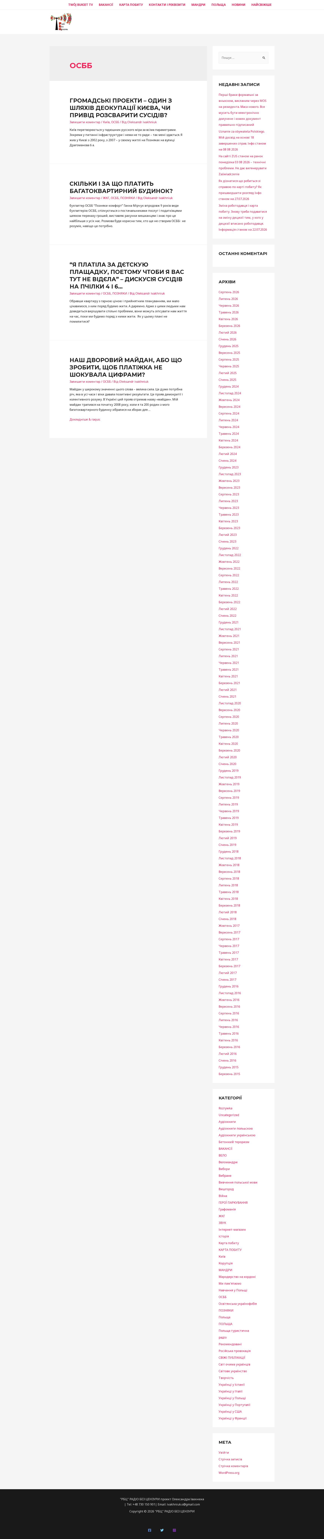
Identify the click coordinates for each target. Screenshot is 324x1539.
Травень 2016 (229, 1033)
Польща (224, 1317)
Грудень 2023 (228, 467)
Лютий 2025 (228, 373)
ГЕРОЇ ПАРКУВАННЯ (233, 1202)
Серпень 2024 (229, 413)
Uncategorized (229, 1115)
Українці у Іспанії (232, 1384)
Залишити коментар (85, 122)
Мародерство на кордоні (237, 1277)
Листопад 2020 (230, 703)
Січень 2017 (227, 980)
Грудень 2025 (228, 346)
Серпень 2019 (229, 798)
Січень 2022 (227, 616)
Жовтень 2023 (229, 481)
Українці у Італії (230, 1391)
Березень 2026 (229, 326)
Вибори (224, 1169)
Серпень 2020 (229, 717)
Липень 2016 (228, 1020)
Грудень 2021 (228, 622)
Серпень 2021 (229, 649)
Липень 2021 (228, 656)
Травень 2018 (229, 892)
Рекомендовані (230, 1344)
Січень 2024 (227, 461)
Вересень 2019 (229, 791)
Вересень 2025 (229, 353)
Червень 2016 (229, 1027)
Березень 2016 (229, 1047)
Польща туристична (234, 1331)
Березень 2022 (229, 602)
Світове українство (233, 1371)
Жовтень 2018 (229, 865)
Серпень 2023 (229, 494)
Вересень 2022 (229, 568)
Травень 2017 (229, 953)
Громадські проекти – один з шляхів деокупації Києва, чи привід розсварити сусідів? (121, 108)
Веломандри (228, 1162)
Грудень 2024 (228, 386)
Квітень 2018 (228, 899)
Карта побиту (229, 1243)
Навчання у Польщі (233, 1290)
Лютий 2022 (228, 609)
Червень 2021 (229, 663)
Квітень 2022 (228, 595)
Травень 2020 (229, 737)
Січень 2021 (227, 696)
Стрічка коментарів (233, 1466)
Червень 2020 (229, 730)
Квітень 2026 (228, 319)
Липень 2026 (228, 299)
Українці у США (230, 1411)
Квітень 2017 (228, 959)
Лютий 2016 (228, 1054)
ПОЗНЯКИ (127, 198)
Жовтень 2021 (229, 636)
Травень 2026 (229, 312)
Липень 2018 (228, 885)
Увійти (224, 1452)
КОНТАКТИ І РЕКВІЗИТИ (167, 5)
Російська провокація (234, 1351)
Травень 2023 (229, 514)
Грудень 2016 (228, 986)
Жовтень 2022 (229, 562)
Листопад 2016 (230, 993)
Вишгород (226, 1189)
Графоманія (227, 1209)
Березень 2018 (229, 905)
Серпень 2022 (229, 575)
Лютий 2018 (228, 912)
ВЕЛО (223, 1155)
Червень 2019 (229, 811)
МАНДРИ (198, 5)
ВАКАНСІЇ (106, 5)
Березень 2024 (229, 447)
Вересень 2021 (229, 643)
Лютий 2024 (228, 454)
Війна (223, 1196)
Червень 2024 (229, 427)
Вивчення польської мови (238, 1182)
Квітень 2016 (228, 1040)
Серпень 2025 (229, 359)
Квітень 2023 (228, 521)
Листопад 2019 (230, 777)
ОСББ (115, 122)
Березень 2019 (229, 831)
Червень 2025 (229, 366)
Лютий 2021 (228, 690)
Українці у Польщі (232, 1398)
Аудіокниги (227, 1122)
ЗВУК (222, 1223)
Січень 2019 (227, 845)
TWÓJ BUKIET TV (80, 5)
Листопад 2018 (230, 858)
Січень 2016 (227, 1060)
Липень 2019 (228, 804)
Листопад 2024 (230, 393)
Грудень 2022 (228, 548)
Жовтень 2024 (229, 400)
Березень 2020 (229, 750)
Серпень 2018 (229, 878)
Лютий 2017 (228, 973)
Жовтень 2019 (229, 784)
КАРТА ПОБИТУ (131, 5)
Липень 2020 (228, 723)
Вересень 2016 (229, 1006)
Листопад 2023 (230, 474)
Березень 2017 (229, 966)
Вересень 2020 (229, 710)
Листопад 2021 (230, 629)
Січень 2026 (227, 339)
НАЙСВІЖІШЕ (261, 5)
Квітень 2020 (228, 744)
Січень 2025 (227, 380)
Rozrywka (225, 1108)
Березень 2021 (229, 683)
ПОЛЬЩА (219, 5)
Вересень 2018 (229, 872)
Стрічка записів (230, 1459)
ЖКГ (106, 198)
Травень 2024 (229, 434)
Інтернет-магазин (232, 1229)
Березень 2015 (229, 1074)
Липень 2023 (228, 501)
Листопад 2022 (230, 555)
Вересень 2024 (229, 407)
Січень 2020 (227, 764)
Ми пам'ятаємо (230, 1283)
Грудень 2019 (228, 771)
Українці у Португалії (234, 1405)
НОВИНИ (238, 5)
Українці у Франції (233, 1418)
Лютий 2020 (228, 757)
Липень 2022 (228, 582)
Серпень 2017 (229, 939)
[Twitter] (162, 1530)
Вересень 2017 (229, 932)
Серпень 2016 (229, 1013)
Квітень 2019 (228, 824)
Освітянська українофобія (238, 1304)
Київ (106, 122)
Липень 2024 (228, 420)
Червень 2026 (229, 305)
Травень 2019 (229, 818)
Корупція (225, 1263)
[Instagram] (174, 1530)
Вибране (225, 1176)
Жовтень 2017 (229, 926)
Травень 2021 (229, 669)
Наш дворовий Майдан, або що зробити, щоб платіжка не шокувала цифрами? (126, 367)
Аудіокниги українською (237, 1135)
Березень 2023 (229, 528)
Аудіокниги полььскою (236, 1128)
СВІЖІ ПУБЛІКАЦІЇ (232, 1358)
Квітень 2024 (228, 440)
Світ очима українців (234, 1364)
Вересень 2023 (229, 487)
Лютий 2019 (228, 838)
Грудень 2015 (228, 1067)
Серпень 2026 (229, 292)
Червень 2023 (229, 508)
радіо (223, 1337)
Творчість (226, 1378)
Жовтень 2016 (229, 1000)
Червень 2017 (229, 946)
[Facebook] (150, 1530)
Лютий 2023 (228, 535)
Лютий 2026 (228, 332)
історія (224, 1236)
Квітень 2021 (228, 676)
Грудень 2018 (228, 851)
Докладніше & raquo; (85, 419)
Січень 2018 (227, 919)
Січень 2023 (227, 541)
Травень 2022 (229, 589)
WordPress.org (229, 1473)
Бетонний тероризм (234, 1142)
